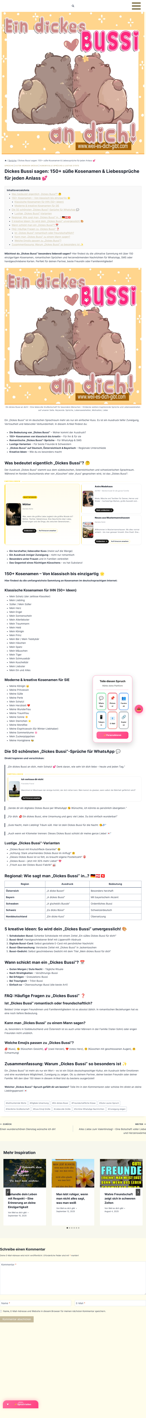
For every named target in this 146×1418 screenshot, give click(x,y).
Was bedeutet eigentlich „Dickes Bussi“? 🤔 (36, 194)
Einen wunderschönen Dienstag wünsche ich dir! (28, 1127)
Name (5, 1303)
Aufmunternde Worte (16, 1103)
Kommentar (8, 1264)
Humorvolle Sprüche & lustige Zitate (59, 166)
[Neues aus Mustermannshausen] (111, 530)
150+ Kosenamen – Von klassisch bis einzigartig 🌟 (41, 198)
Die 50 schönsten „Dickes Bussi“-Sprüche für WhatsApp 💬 (45, 209)
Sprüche (9, 166)
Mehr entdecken (104, 510)
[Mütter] (42, 514)
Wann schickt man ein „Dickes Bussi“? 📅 (35, 225)
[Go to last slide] (8, 1192)
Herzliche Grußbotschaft (18, 1109)
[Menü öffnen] (136, 6)
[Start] (6, 160)
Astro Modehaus (104, 486)
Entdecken (29, 531)
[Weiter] (138, 1192)
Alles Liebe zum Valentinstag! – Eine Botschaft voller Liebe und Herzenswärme (112, 1128)
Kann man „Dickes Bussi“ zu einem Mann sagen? (42, 236)
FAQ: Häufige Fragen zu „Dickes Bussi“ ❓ (35, 229)
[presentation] (24, 1173)
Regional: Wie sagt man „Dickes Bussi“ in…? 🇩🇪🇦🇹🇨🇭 (41, 217)
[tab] (67, 1228)
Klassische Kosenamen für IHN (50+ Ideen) (39, 201)
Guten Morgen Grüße (26, 166)
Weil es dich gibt (19, 1212)
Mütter (27, 504)
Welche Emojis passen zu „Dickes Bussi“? (38, 240)
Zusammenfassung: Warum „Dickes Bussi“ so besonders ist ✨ (47, 244)
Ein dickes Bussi (60, 1103)
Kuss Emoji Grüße (41, 1109)
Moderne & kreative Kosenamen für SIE (37, 205)
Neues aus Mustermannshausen (112, 517)
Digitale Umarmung (39, 1103)
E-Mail (80, 1303)
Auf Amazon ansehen (47, 531)
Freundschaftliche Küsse (84, 1103)
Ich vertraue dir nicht (32, 779)
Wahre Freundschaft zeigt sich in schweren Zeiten (120, 1199)
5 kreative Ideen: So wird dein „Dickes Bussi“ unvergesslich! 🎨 (48, 221)
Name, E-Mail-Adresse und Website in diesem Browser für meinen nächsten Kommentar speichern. (54, 1311)
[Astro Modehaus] (111, 499)
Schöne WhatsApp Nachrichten (89, 1109)
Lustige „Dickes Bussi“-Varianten (33, 213)
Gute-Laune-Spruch (109, 1103)
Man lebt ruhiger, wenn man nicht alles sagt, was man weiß (72, 1199)
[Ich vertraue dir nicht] (74, 789)
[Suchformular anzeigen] (73, 6)
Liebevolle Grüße (62, 1109)
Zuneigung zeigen (116, 1109)
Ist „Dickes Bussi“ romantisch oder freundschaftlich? (44, 232)
